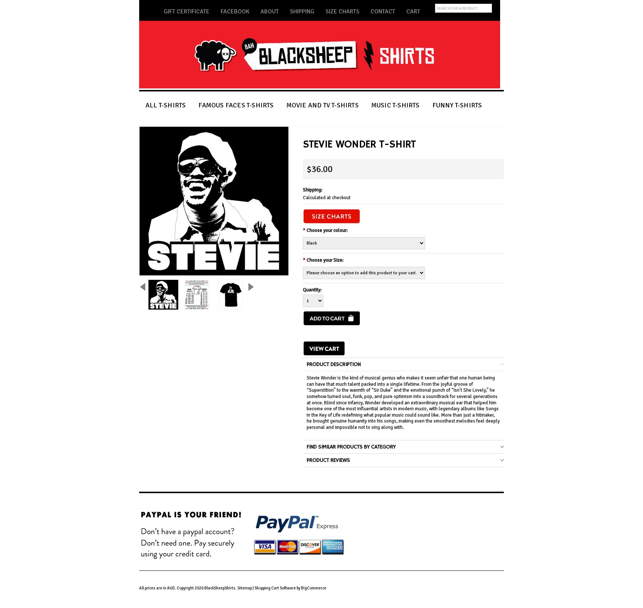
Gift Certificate (186, 11)
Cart (413, 11)
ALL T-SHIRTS (165, 105)
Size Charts (342, 11)
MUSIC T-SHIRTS (395, 105)
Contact (383, 11)
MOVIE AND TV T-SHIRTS (323, 105)
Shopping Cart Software (275, 588)
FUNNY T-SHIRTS (457, 105)
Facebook (235, 11)
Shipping (302, 11)
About (269, 11)
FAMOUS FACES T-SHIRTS (235, 105)
